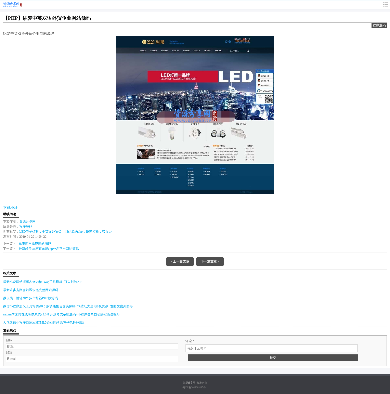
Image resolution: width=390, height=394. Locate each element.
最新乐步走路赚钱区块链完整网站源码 (30, 290)
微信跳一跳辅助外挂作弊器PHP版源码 (30, 298)
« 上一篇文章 (180, 261)
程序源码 (379, 25)
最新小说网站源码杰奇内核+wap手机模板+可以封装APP (43, 282)
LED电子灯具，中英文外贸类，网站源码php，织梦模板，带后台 (65, 231)
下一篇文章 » (210, 261)
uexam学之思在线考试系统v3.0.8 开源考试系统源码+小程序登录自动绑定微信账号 (61, 314)
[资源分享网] (12, 4)
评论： (190, 341)
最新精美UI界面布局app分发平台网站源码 (49, 248)
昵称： (10, 340)
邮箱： (10, 352)
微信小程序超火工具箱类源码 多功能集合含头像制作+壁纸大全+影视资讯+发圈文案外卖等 (68, 306)
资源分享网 (27, 221)
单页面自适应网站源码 (35, 243)
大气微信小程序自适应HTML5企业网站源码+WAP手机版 (43, 322)
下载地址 (10, 208)
